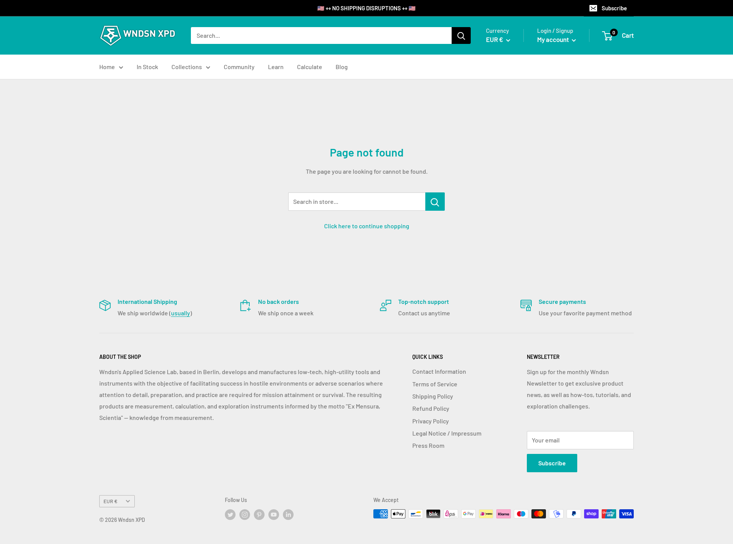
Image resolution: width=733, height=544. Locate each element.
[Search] (461, 35)
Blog (342, 66)
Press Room (428, 445)
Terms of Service (434, 383)
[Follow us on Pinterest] (259, 514)
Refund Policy (430, 408)
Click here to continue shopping (366, 225)
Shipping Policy (432, 396)
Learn (276, 66)
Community (239, 66)
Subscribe (614, 8)
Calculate (309, 66)
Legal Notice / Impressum (446, 433)
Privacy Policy (430, 421)
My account (553, 39)
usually (180, 312)
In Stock (147, 66)
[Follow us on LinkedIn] (288, 514)
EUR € (110, 501)
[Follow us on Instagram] (244, 514)
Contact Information (439, 371)
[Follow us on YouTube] (273, 514)
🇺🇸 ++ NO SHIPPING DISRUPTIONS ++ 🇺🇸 (366, 8)
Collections (186, 66)
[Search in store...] (435, 201)
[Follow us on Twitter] (230, 514)
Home (107, 66)
